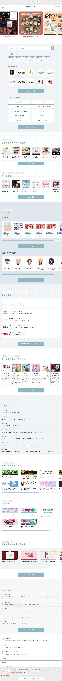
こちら (12, 675)
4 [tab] (27, 40)
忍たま (32, 57)
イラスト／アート (19, 102)
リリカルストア (12, 60)
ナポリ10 (11, 57)
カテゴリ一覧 (31, 127)
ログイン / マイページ (55, 7)
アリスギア (25, 57)
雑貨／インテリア (42, 120)
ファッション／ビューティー (42, 106)
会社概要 (4, 658)
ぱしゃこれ (28, 60)
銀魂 (42, 60)
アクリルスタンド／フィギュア (19, 111)
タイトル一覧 (31, 91)
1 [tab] (21, 40)
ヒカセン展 (39, 57)
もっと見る (31, 163)
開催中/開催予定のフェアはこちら (31, 343)
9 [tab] (38, 40)
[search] (52, 48)
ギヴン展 (18, 57)
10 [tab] (40, 40)
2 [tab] (23, 40)
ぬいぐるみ (42, 115)
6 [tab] (32, 40)
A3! (46, 60)
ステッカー (19, 120)
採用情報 (4, 662)
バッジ (42, 102)
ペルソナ (36, 60)
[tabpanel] (31, 24)
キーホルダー (42, 111)
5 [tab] (30, 40)
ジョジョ (21, 60)
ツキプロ (47, 57)
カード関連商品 (19, 106)
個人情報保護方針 (13, 672)
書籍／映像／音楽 (19, 115)
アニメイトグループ (6, 667)
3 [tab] (25, 40)
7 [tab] (34, 40)
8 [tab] (36, 40)
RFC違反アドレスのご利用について (31, 2)
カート (59, 7)
